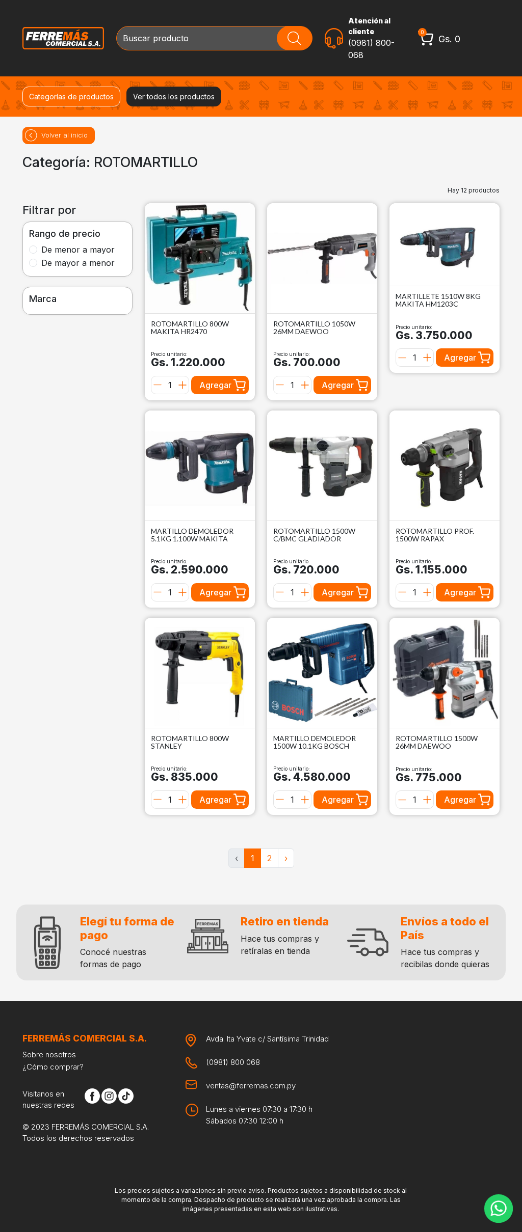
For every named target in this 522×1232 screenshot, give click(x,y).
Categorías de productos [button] (71, 96)
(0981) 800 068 (233, 1062)
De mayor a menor (78, 263)
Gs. (449, 39)
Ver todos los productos (174, 96)
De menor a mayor (78, 249)
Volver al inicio (64, 135)
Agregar (215, 385)
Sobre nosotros (49, 1054)
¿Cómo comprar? (53, 1067)
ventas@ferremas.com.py (251, 1085)
